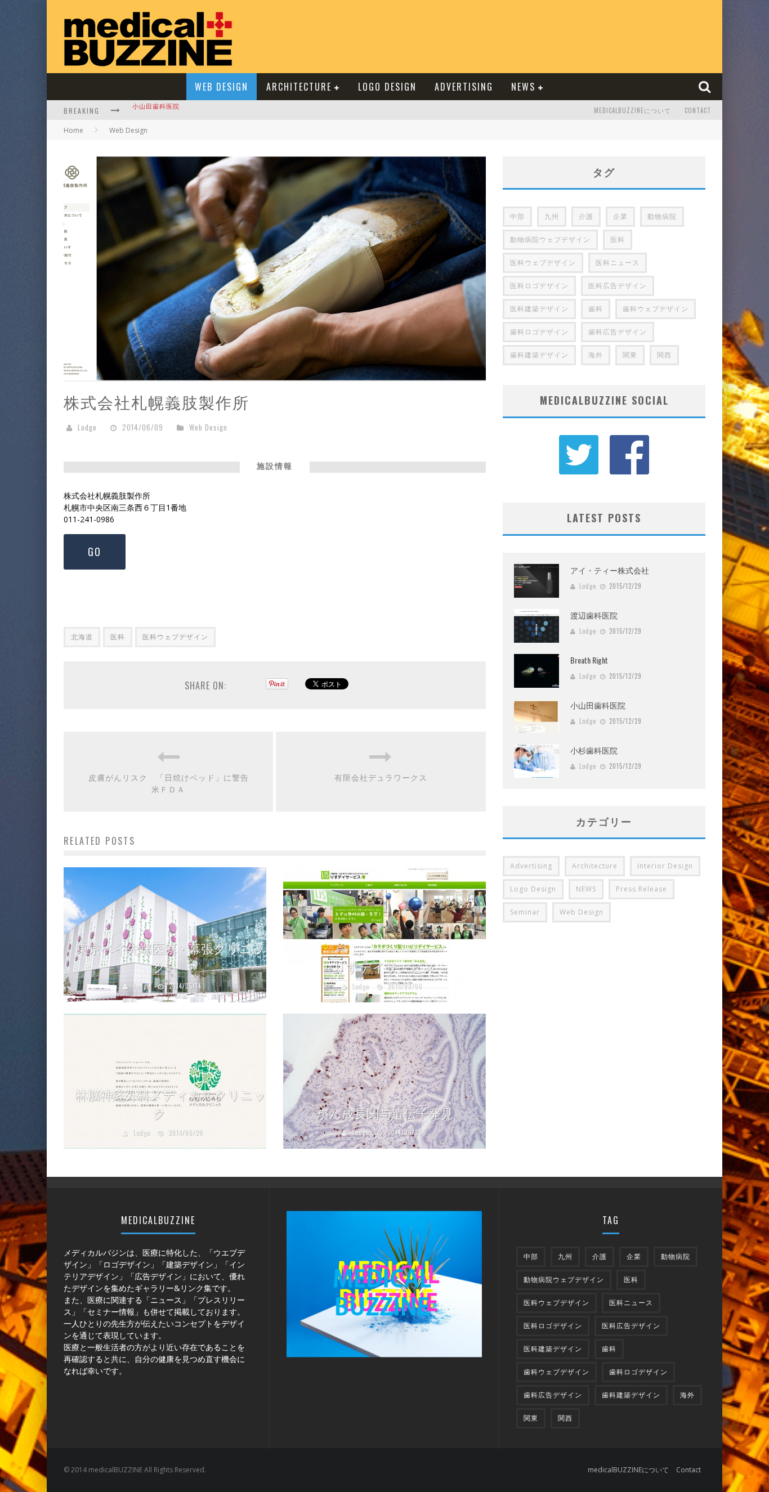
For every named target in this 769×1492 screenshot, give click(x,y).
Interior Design (665, 866)
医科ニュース (618, 262)
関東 (630, 355)
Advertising (464, 86)
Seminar (525, 912)
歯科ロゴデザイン (539, 332)
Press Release (641, 889)
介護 (586, 216)
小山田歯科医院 (597, 705)
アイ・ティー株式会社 (609, 570)
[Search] (706, 86)
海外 (595, 355)
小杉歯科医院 (152, 111)
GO (94, 551)
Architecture (299, 86)
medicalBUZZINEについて (632, 110)
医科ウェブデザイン (175, 637)
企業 (620, 216)
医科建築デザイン (539, 308)
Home (73, 130)
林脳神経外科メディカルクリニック (170, 1103)
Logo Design (387, 86)
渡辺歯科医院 (594, 615)
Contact (698, 110)
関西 (664, 355)
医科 (117, 637)
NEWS (523, 86)
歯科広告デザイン (617, 332)
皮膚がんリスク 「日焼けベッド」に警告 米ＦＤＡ (169, 783)
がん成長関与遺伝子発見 (384, 1113)
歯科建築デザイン (539, 355)
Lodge (87, 427)
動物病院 (662, 216)
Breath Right (589, 660)
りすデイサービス (384, 966)
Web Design (221, 86)
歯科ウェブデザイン (655, 308)
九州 (551, 216)
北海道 (82, 637)
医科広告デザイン (617, 285)
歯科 (595, 308)
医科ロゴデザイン (539, 285)
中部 (517, 216)
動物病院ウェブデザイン (550, 239)
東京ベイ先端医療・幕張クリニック (170, 957)
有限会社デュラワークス (380, 777)
